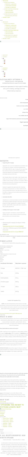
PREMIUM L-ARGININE (10, 4)
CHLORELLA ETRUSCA (10, 7)
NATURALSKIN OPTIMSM (11, 15)
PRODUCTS (5, 0)
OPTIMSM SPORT (9, 12)
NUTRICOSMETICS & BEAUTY (10, 14)
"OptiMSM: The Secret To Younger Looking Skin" (12, 406)
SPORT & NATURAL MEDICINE (11, 9)
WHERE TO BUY (6, 17)
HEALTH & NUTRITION (9, 2)
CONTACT (5, 56)
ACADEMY (5, 55)
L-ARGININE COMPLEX (10, 5)
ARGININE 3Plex (9, 10)
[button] (14, 20)
